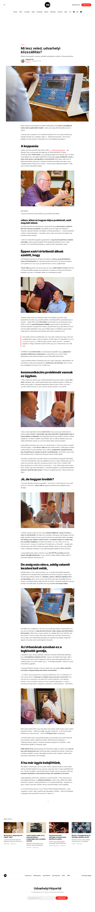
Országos (27, 12)
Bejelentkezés (76, 5)
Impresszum (28, 875)
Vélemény (53, 12)
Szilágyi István (29, 59)
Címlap (15, 12)
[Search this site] (4, 5)
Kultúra (46, 12)
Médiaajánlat (37, 875)
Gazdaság (39, 12)
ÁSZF (63, 875)
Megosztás (29, 62)
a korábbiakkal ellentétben (58, 150)
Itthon (20, 12)
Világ (33, 12)
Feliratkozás (86, 5)
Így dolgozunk (56, 875)
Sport (65, 12)
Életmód (60, 12)
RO (70, 12)
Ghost (89, 875)
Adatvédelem (46, 875)
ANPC (68, 875)
